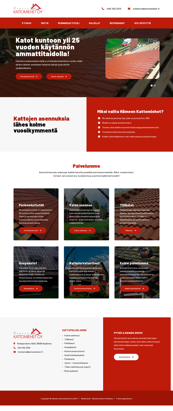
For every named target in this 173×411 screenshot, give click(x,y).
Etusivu (26, 23)
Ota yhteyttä (142, 23)
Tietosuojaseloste (124, 398)
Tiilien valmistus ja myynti (77, 367)
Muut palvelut (71, 371)
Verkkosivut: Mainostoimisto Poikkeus (97, 398)
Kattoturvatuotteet (74, 351)
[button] (152, 85)
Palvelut (94, 23)
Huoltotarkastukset (74, 355)
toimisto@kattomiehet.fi (145, 8)
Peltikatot (69, 343)
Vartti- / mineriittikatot (76, 363)
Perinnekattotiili (69, 23)
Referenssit (117, 23)
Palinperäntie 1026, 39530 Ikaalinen (34, 343)
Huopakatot (70, 347)
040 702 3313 (113, 8)
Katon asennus (71, 335)
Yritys (45, 23)
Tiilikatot (69, 339)
